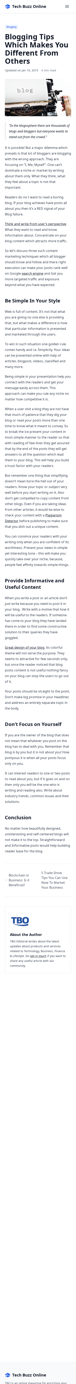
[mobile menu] (67, 6)
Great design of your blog (24, 647)
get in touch (38, 956)
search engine (32, 273)
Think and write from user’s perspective (35, 224)
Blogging (11, 27)
